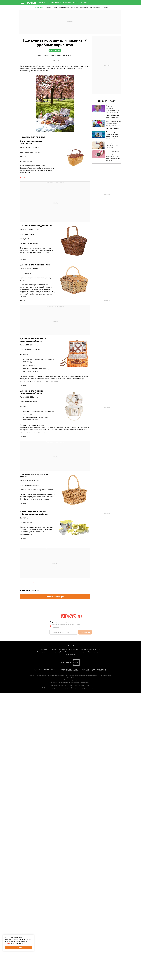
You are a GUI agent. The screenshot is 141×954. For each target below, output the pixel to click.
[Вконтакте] (68, 645)
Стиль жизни (40, 7)
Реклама (53, 649)
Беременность (56, 3)
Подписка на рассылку (58, 622)
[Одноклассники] (73, 645)
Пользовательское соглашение (68, 649)
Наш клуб (85, 3)
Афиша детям (95, 7)
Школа (76, 3)
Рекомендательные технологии (75, 652)
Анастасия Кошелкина (36, 582)
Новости (43, 3)
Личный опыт (64, 7)
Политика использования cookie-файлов (50, 652)
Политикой (56, 627)
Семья (68, 3)
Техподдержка (70, 654)
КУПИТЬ (23, 177)
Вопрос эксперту (82, 7)
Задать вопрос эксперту (96, 652)
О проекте (44, 649)
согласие (57, 624)
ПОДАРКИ (104, 7)
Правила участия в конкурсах (90, 649)
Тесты (72, 7)
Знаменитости (52, 7)
